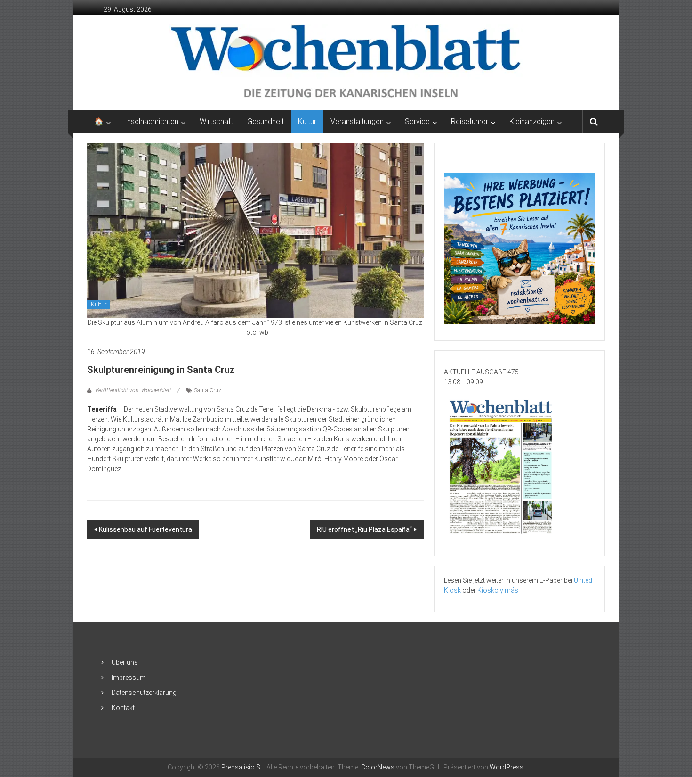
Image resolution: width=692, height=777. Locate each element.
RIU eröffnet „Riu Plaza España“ (364, 529)
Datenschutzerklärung (144, 692)
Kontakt (123, 707)
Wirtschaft (216, 121)
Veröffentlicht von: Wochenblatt (133, 390)
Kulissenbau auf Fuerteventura (145, 529)
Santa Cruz (207, 390)
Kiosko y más (497, 590)
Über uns (125, 662)
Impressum (129, 677)
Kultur (307, 121)
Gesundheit (265, 121)
